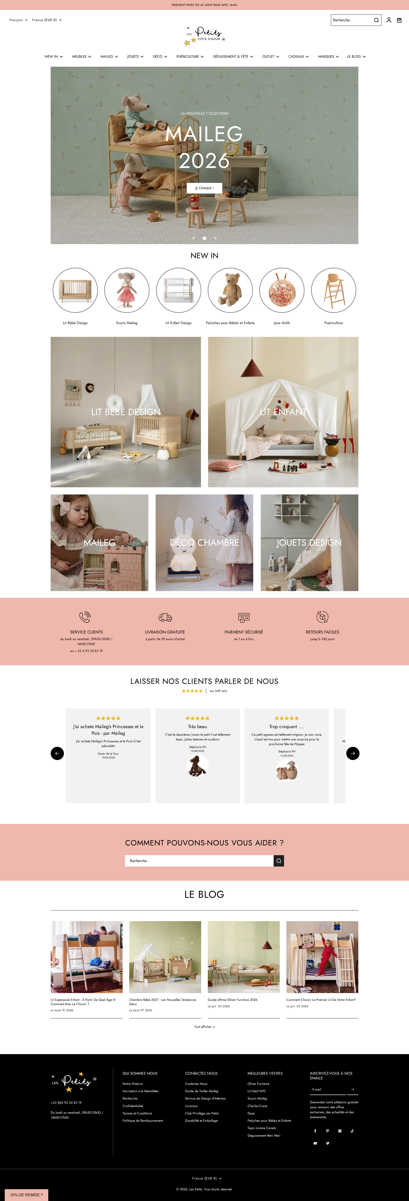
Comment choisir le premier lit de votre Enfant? (321, 1000)
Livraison (191, 1106)
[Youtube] (315, 1143)
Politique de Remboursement (143, 1120)
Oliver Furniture (258, 1084)
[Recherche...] (376, 20)
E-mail (316, 1089)
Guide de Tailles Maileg (201, 1091)
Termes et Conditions (137, 1113)
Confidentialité (133, 1106)
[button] (57, 753)
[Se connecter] (388, 20)
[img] (192, 691)
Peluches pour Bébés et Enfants (269, 1120)
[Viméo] (327, 1143)
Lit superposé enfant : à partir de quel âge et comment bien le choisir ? (83, 1002)
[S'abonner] (352, 1089)
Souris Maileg (257, 1098)
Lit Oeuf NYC (257, 1091)
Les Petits (195, 1189)
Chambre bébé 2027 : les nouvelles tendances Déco (162, 1002)
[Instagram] (340, 1131)
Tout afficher (203, 1027)
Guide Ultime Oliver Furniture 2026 (233, 1000)
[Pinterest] (327, 1131)
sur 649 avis (218, 690)
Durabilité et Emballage (201, 1120)
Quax (251, 1113)
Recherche (130, 1098)
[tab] (193, 238)
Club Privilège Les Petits (202, 1113)
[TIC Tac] (352, 1131)
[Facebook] (315, 1131)
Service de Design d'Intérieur (205, 1098)
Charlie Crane (257, 1106)
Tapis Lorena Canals (262, 1128)
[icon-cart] (399, 20)
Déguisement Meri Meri (264, 1135)
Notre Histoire (133, 1084)
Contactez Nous (196, 1084)
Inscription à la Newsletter (141, 1091)
